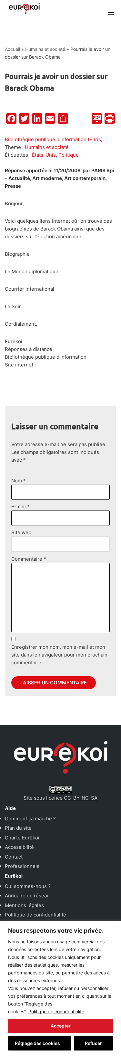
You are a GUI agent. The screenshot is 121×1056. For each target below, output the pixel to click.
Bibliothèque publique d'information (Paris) (54, 139)
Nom (18, 480)
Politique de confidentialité (56, 1011)
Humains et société (45, 49)
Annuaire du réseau (27, 896)
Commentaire (28, 559)
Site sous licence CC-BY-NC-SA (60, 798)
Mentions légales (24, 905)
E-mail (20, 506)
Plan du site (18, 828)
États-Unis (44, 155)
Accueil (12, 49)
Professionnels (22, 866)
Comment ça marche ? (30, 818)
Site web (21, 532)
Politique (68, 155)
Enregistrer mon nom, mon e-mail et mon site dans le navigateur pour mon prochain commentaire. (59, 655)
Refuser (93, 1043)
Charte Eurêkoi (22, 838)
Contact (14, 857)
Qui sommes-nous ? (28, 886)
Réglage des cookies (37, 1043)
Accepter (61, 1025)
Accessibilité (19, 847)
